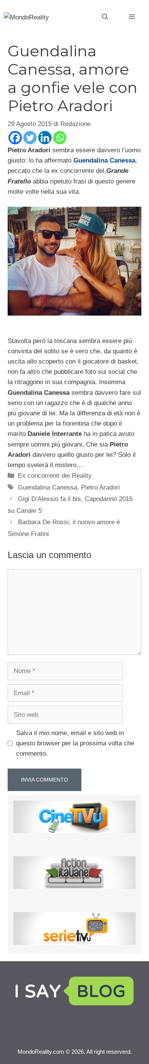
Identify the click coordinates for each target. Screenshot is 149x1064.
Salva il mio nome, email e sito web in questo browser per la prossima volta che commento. (75, 743)
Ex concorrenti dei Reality (55, 475)
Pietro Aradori (100, 487)
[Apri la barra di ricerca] (105, 17)
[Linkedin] (45, 137)
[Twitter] (30, 137)
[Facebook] (15, 137)
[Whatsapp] (59, 137)
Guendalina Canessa (47, 487)
